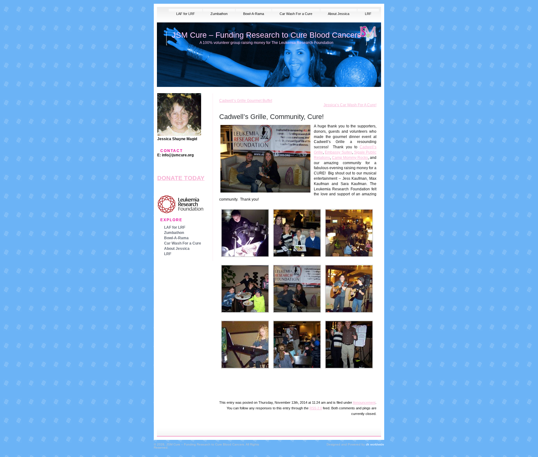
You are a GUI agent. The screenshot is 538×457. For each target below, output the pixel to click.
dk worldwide (375, 444)
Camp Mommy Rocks (350, 157)
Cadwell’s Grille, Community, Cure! (271, 117)
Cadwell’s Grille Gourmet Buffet (245, 100)
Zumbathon (219, 14)
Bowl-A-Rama (253, 14)
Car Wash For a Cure (296, 14)
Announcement (364, 402)
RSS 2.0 (315, 408)
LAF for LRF (185, 14)
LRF (368, 14)
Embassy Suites (338, 152)
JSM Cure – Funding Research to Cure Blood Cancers (266, 35)
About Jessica (338, 14)
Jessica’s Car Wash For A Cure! (349, 105)
